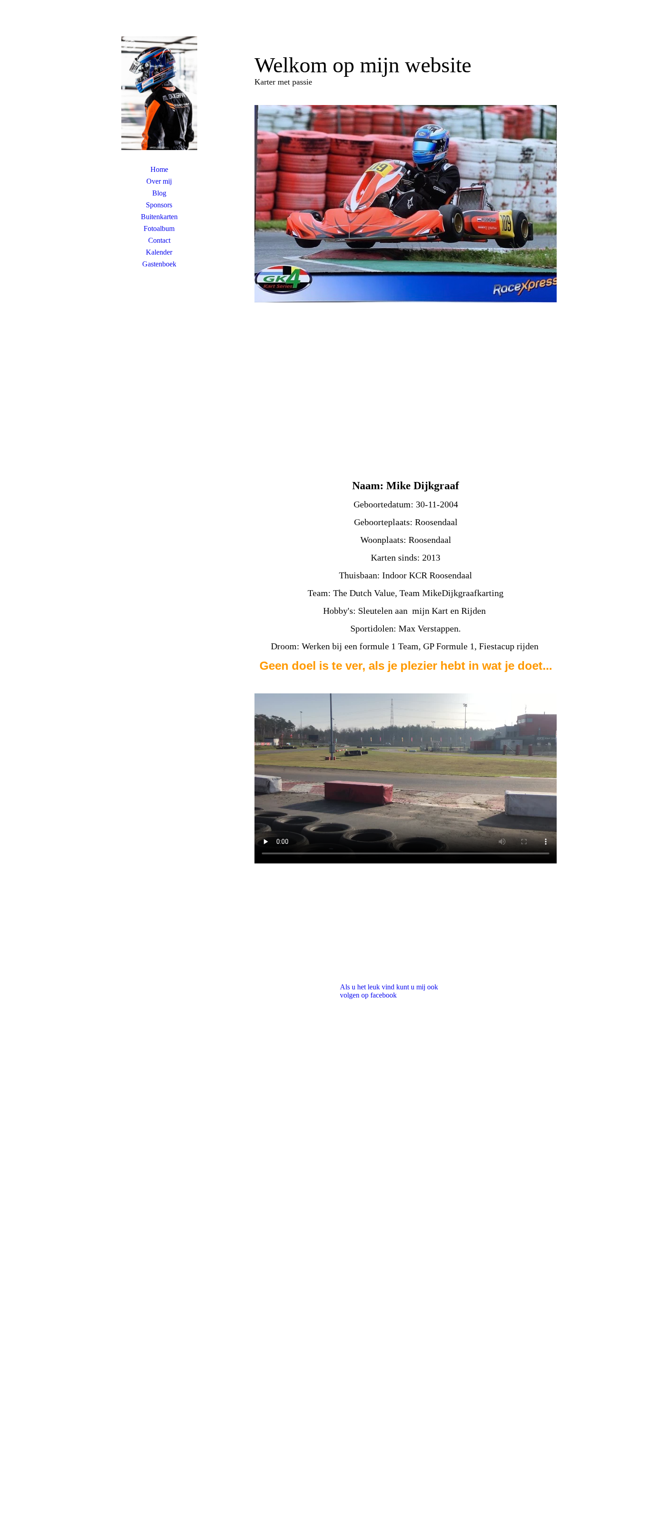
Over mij (159, 181)
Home (159, 169)
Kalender (159, 252)
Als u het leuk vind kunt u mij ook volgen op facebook (389, 991)
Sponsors (159, 205)
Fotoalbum (159, 228)
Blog (159, 193)
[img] (159, 93)
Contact (159, 240)
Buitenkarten (159, 217)
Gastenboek (159, 264)
